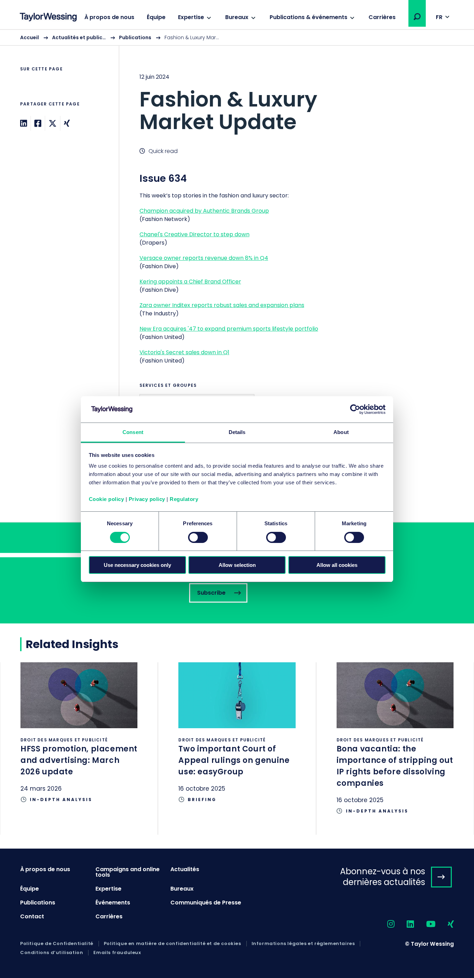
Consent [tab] (132, 432)
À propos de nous (109, 17)
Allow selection (237, 565)
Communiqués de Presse (205, 903)
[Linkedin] (23, 123)
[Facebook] (37, 123)
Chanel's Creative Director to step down (194, 234)
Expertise (191, 17)
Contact (32, 916)
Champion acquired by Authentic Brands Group (204, 211)
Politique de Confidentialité (56, 943)
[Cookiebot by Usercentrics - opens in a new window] (355, 409)
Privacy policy (147, 499)
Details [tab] (237, 432)
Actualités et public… (79, 37)
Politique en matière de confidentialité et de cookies (172, 943)
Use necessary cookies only (137, 565)
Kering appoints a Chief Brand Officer (190, 282)
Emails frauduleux (117, 952)
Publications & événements (308, 17)
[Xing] (67, 123)
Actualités (184, 869)
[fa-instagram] (385, 924)
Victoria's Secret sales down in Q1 (184, 352)
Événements (112, 903)
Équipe (156, 17)
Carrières (382, 17)
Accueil (29, 37)
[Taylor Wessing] (48, 18)
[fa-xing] (444, 924)
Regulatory (184, 499)
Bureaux (236, 17)
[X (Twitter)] (53, 123)
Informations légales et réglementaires (303, 943)
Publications (135, 37)
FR (439, 17)
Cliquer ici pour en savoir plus (79, 742)
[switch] (198, 537)
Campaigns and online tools (127, 872)
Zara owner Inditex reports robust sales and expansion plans (221, 305)
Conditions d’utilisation (51, 952)
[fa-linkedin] (404, 924)
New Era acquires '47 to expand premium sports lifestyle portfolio (228, 329)
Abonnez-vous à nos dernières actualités (382, 877)
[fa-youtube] (424, 924)
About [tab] (341, 432)
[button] (417, 16)
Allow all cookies (336, 565)
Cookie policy (106, 499)
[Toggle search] (417, 16)
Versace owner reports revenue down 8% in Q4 (203, 258)
